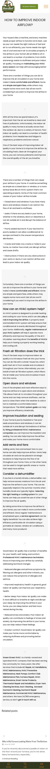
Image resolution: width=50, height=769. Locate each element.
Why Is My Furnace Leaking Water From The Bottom (24, 741)
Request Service (29, 6)
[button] (4, 736)
